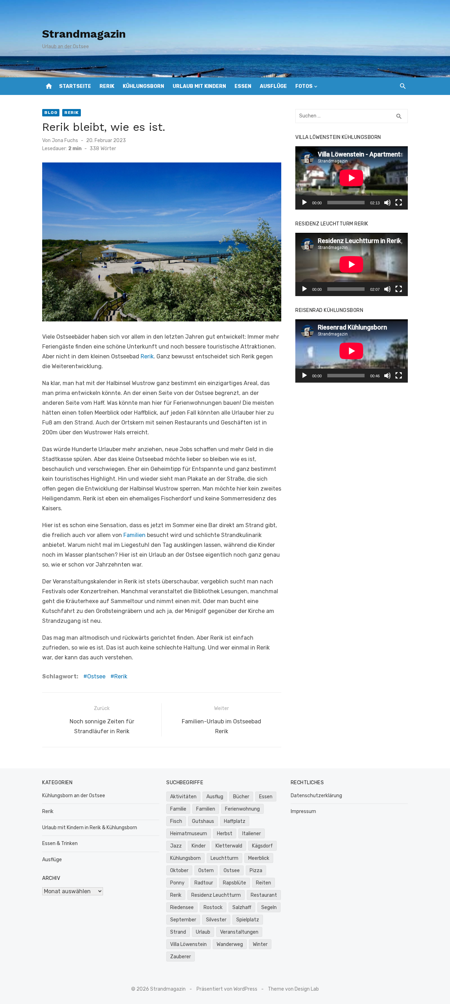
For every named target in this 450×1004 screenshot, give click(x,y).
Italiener (251, 834)
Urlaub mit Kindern (199, 86)
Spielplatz (247, 920)
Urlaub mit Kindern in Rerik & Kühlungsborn (89, 828)
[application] (351, 178)
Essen (242, 86)
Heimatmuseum (188, 834)
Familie (178, 809)
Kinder (199, 846)
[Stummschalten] (387, 202)
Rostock (213, 907)
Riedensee (182, 907)
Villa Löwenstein (188, 944)
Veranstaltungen (239, 932)
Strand (178, 932)
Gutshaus (203, 821)
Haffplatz (234, 821)
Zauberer (180, 957)
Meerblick (258, 858)
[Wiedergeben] (304, 202)
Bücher (241, 797)
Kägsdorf (262, 846)
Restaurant (264, 895)
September (183, 920)
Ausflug (214, 797)
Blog (50, 112)
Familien (134, 535)
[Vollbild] (398, 202)
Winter (260, 944)
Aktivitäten (183, 797)
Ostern (206, 871)
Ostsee (96, 676)
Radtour (203, 883)
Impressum (303, 811)
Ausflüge (273, 86)
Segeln (269, 907)
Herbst (224, 834)
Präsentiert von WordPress (227, 989)
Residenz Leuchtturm (216, 895)
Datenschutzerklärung (316, 796)
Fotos (304, 86)
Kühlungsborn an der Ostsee (73, 796)
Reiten (263, 883)
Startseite (75, 86)
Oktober (179, 871)
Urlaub (203, 932)
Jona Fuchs (65, 140)
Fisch (176, 821)
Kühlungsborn (143, 86)
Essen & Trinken (60, 843)
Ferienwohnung (242, 809)
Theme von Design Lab (293, 989)
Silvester (216, 920)
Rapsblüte (234, 883)
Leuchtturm (224, 858)
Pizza (256, 871)
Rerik (106, 86)
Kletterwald (229, 846)
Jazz (176, 846)
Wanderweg (230, 944)
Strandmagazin (84, 33)
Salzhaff (241, 907)
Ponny (177, 883)
